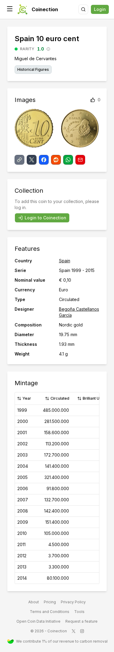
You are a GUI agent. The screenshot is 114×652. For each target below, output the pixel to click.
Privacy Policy (73, 602)
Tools (79, 611)
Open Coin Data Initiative (38, 621)
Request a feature (81, 621)
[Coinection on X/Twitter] (73, 631)
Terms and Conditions (49, 611)
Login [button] (100, 9)
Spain (64, 260)
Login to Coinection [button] (45, 217)
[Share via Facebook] (44, 160)
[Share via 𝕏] (31, 160)
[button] (10, 9)
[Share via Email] (80, 160)
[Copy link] (19, 160)
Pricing (50, 602)
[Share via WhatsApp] (68, 160)
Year (26, 398)
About (33, 602)
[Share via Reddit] (56, 160)
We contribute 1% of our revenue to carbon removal (61, 641)
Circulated (59, 398)
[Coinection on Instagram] (82, 631)
